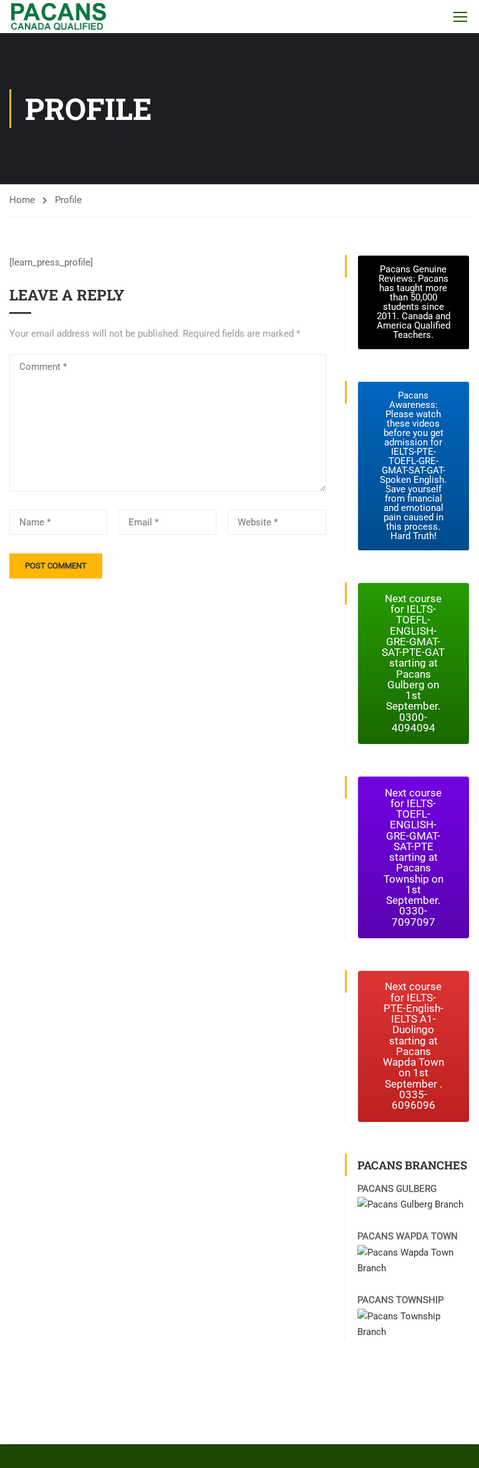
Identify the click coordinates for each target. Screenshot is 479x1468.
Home (22, 200)
